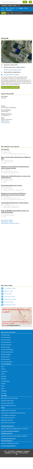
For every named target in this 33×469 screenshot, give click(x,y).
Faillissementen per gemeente (8, 410)
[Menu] (30, 2)
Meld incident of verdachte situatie (9, 398)
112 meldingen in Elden (10, 288)
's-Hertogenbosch (5, 381)
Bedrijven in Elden (8, 291)
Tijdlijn (7, 8)
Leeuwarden (4, 371)
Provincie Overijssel (6, 354)
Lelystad (3, 369)
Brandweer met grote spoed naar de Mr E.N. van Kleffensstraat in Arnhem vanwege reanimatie (13, 194)
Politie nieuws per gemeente (8, 417)
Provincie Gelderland (6, 342)
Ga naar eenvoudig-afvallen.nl (8, 446)
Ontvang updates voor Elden (11, 74)
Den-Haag (3, 393)
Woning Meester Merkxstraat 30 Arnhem (11, 185)
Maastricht (3, 378)
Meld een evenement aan (7, 403)
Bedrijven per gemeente (7, 420)
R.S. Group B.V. (5, 149)
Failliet (8, 13)
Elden (14, 5)
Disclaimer (15, 452)
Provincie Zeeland (5, 359)
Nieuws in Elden (8, 294)
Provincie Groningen (6, 344)
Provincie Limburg (5, 347)
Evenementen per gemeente (8, 422)
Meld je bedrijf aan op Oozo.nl (8, 405)
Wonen (3, 10)
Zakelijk (21, 8)
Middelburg (4, 391)
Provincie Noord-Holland (7, 352)
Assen (2, 366)
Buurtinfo (12, 8)
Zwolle (2, 386)
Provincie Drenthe (5, 335)
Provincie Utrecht (5, 357)
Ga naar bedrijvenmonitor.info (8, 438)
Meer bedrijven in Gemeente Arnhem (10, 223)
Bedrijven (4, 13)
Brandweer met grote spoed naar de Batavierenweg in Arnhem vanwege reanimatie (15, 167)
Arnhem (10, 5)
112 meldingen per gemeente (8, 415)
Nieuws (26, 8)
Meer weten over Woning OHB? (10, 87)
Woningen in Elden (8, 302)
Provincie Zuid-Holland (6, 361)
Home (2, 8)
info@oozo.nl (19, 451)
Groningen (3, 376)
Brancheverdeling (19, 13)
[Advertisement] (16, 27)
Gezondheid (9, 10)
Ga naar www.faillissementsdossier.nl (10, 431)
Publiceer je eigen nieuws (7, 400)
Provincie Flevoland (6, 337)
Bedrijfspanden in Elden (10, 304)
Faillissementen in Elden (10, 299)
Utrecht (3, 388)
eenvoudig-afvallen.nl (13, 325)
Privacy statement (23, 452)
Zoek (25, 2)
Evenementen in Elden (9, 296)
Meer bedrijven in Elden (7, 220)
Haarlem (3, 383)
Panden (12, 13)
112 (16, 8)
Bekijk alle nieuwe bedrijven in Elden (12, 69)
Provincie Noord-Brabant (7, 349)
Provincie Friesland (5, 340)
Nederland (4, 5)
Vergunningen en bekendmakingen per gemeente (13, 413)
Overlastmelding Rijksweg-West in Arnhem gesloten (14, 203)
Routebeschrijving (5, 122)
